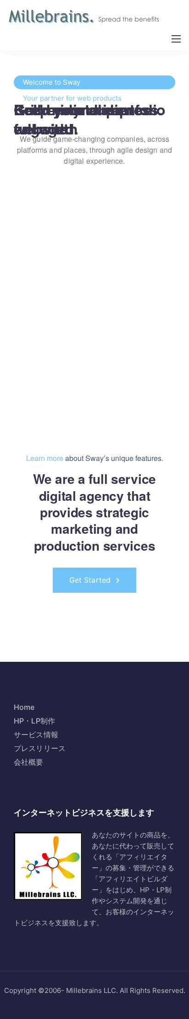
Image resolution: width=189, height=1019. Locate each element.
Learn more (44, 458)
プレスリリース (40, 748)
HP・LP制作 (34, 720)
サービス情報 (36, 734)
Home (24, 707)
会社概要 (29, 762)
